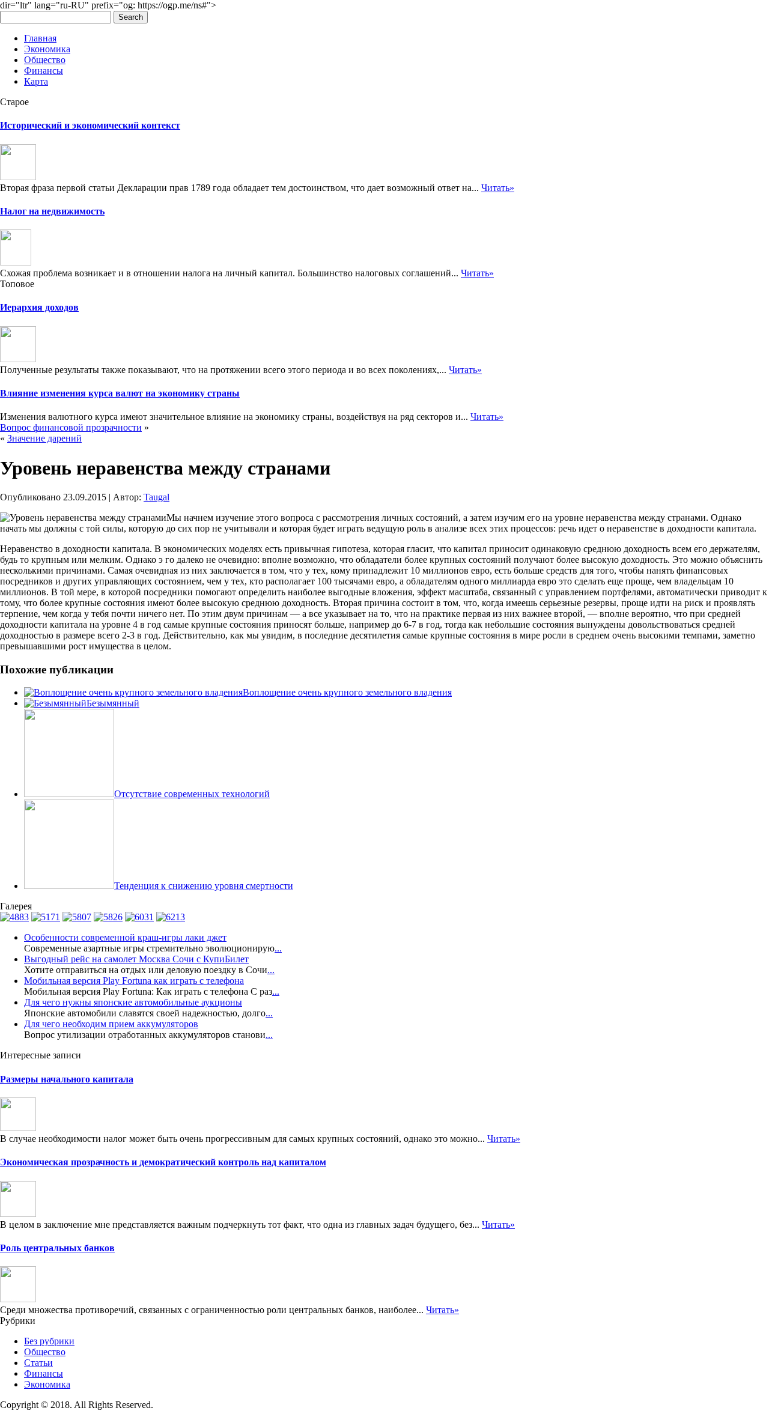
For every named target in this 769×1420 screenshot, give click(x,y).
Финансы (43, 70)
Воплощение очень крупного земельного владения (347, 692)
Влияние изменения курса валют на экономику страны (120, 393)
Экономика (47, 49)
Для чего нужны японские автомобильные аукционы (133, 1002)
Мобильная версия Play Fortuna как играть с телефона (134, 980)
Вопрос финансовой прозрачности (71, 427)
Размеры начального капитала (66, 1079)
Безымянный (113, 703)
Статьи (38, 1363)
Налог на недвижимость (52, 211)
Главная (40, 38)
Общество (44, 60)
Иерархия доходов (39, 307)
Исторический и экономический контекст (90, 125)
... (278, 948)
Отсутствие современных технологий (192, 794)
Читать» (497, 188)
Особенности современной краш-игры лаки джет (125, 937)
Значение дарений (44, 438)
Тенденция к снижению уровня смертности (203, 886)
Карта (36, 81)
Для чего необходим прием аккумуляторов (111, 1024)
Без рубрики (49, 1341)
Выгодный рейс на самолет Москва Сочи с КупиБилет (136, 959)
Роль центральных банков (57, 1248)
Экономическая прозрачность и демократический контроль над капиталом (163, 1162)
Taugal (156, 497)
